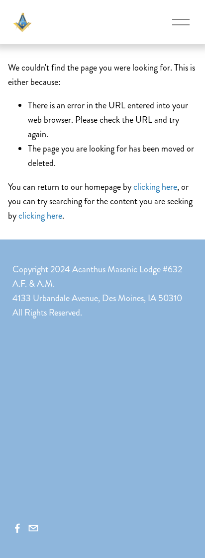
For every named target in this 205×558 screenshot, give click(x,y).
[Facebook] (17, 528)
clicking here (155, 186)
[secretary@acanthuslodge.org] (33, 528)
